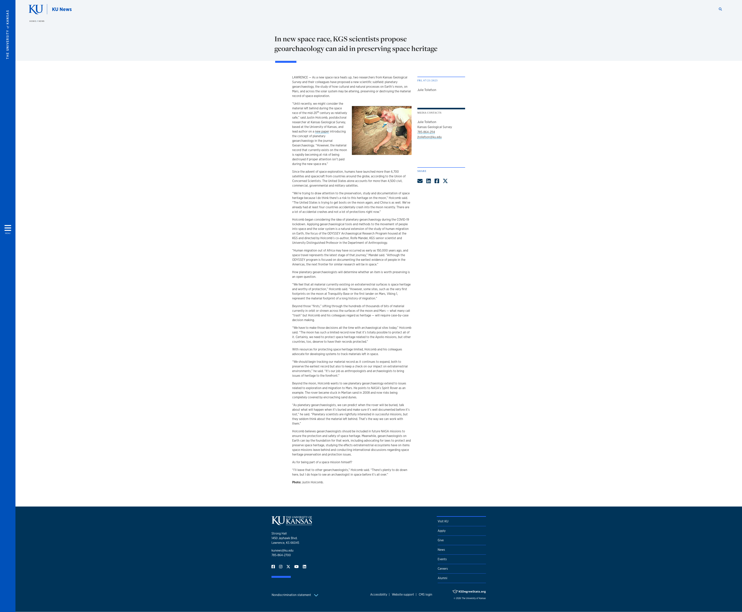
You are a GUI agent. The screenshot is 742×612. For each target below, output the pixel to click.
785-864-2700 (281, 555)
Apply (442, 531)
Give (441, 540)
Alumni (442, 578)
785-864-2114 (426, 132)
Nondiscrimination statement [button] (292, 595)
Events (442, 559)
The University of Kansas (474, 598)
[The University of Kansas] (291, 523)
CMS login (425, 594)
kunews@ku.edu (282, 550)
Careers (443, 569)
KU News (62, 9)
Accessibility (378, 594)
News (41, 21)
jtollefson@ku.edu (429, 137)
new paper (322, 131)
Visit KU (443, 521)
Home (33, 21)
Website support (403, 594)
